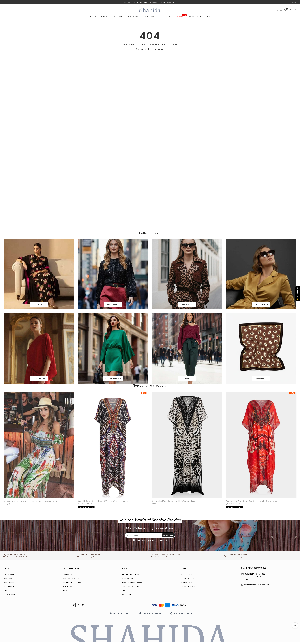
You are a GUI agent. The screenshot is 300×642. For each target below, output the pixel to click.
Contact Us (67, 574)
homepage (157, 49)
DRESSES (105, 17)
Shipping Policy (187, 578)
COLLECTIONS (166, 17)
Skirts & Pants (9, 594)
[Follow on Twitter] (74, 605)
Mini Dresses (9, 582)
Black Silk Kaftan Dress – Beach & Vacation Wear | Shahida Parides (104, 501)
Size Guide (67, 586)
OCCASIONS (133, 17)
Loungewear (9, 586)
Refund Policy (187, 582)
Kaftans (7, 590)
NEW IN (93, 17)
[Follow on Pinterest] (83, 605)
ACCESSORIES (195, 17)
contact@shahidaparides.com (256, 585)
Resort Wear (9, 574)
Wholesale (126, 594)
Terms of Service (188, 586)
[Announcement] (150, 2)
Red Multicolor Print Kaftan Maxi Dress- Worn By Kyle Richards (251, 501)
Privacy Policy (187, 574)
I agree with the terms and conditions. (151, 540)
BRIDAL (181, 16)
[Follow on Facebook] (69, 605)
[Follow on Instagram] (78, 605)
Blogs (124, 590)
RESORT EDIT (149, 17)
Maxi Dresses (9, 578)
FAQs (65, 590)
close (6, 2)
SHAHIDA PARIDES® (130, 574)
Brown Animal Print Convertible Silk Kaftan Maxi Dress (174, 501)
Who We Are (127, 578)
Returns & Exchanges (72, 582)
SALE (208, 17)
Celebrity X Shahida (130, 586)
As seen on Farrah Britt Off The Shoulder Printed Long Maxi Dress (30, 501)
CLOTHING (118, 17)
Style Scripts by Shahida (132, 582)
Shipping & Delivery (71, 578)
